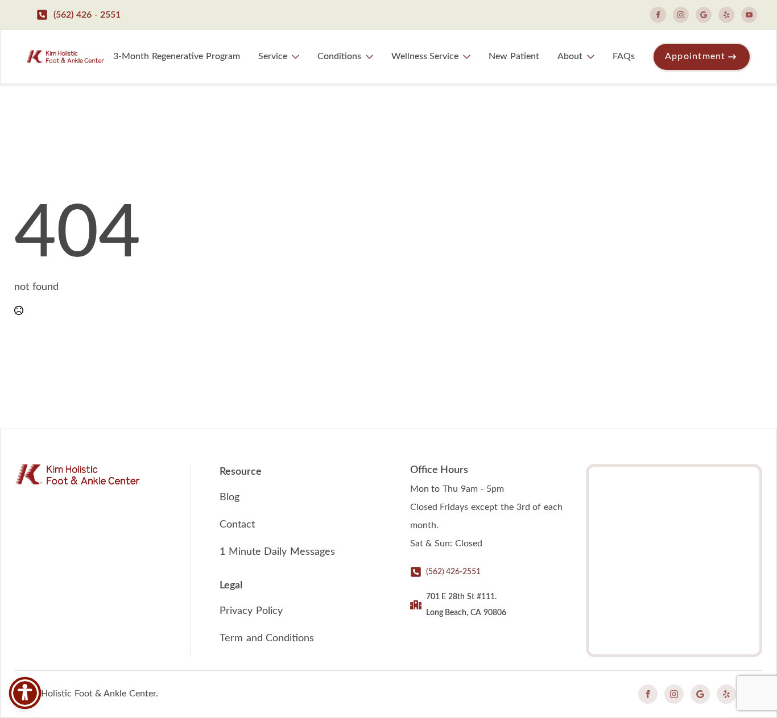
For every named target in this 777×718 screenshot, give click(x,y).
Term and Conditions (267, 638)
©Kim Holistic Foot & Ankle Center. (86, 693)
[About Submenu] (593, 57)
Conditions (339, 56)
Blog (229, 497)
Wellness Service (424, 56)
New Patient (514, 56)
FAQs (624, 56)
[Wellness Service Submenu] (469, 57)
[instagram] (681, 15)
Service (272, 56)
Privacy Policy (251, 611)
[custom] (704, 15)
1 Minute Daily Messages (277, 552)
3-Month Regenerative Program (176, 56)
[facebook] (658, 15)
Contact (237, 525)
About (569, 56)
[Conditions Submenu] (371, 57)
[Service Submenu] (297, 57)
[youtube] (749, 15)
